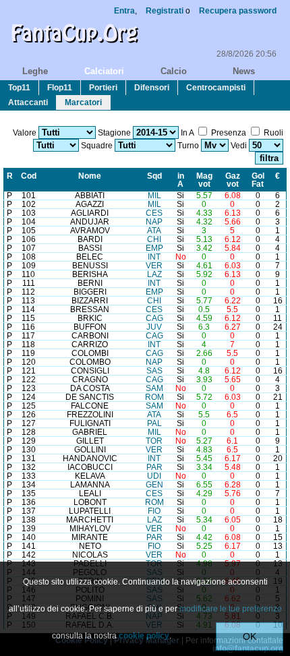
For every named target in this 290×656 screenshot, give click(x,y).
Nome (89, 176)
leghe (35, 71)
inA (180, 180)
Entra (124, 11)
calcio (174, 71)
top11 (19, 87)
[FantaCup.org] (74, 46)
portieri (103, 87)
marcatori (83, 102)
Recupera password (238, 11)
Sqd (154, 176)
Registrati (164, 11)
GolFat (258, 180)
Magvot (204, 180)
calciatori (104, 71)
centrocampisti (215, 87)
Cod (28, 176)
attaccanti (28, 102)
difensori (151, 87)
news (244, 71)
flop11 (59, 87)
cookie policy (144, 635)
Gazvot (232, 180)
